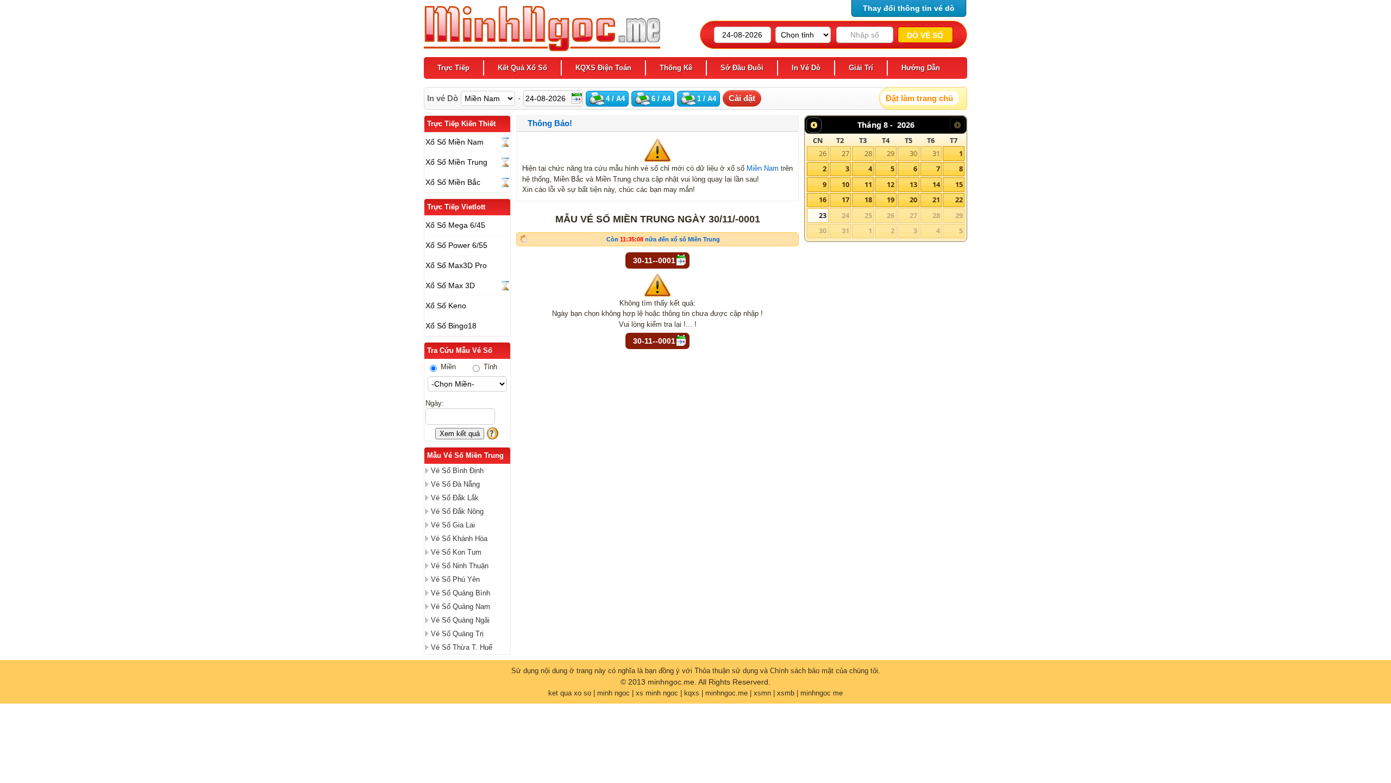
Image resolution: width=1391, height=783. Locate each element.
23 (822, 215)
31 (936, 153)
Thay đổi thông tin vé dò (909, 8)
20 (913, 199)
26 (822, 153)
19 (890, 199)
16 (822, 199)
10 (845, 184)
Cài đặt (742, 98)
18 (868, 199)
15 (959, 184)
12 (890, 184)
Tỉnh (489, 367)
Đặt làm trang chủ (919, 98)
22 (959, 199)
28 (868, 153)
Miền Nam (763, 168)
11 (868, 184)
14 (936, 184)
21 (936, 199)
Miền (447, 367)
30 (913, 153)
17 (845, 199)
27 (845, 153)
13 (913, 184)
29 (890, 153)
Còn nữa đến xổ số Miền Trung (663, 239)
